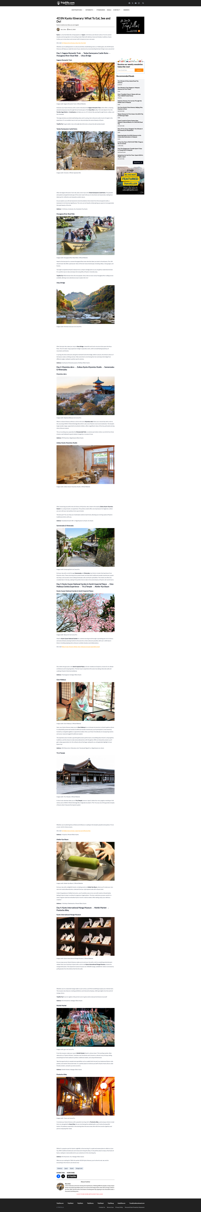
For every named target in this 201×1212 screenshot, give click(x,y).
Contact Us (102, 1207)
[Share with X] (63, 1176)
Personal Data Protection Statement (134, 1207)
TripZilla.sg (111, 1203)
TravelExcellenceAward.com (136, 1203)
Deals (109, 10)
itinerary (59, 1168)
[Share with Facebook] (58, 1176)
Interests (89, 10)
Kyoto (71, 1168)
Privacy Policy (119, 1207)
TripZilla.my (90, 1203)
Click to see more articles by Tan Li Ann (90, 1194)
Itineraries (100, 10)
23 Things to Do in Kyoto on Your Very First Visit (74, 43)
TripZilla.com (60, 1203)
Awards (126, 10)
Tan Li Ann (68, 1183)
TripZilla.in (80, 1203)
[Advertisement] (86, 182)
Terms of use (110, 1207)
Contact (116, 10)
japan (66, 1168)
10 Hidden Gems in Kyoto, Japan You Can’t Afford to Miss (76, 830)
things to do (79, 1168)
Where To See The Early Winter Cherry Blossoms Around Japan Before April (81, 646)
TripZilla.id (70, 1203)
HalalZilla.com (121, 1203)
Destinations (77, 10)
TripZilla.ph (101, 1203)
